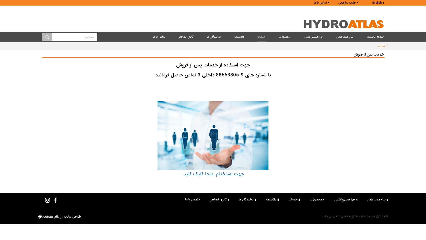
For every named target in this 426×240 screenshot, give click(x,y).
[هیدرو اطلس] (344, 24)
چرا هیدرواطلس (344, 199)
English (377, 2)
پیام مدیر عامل (376, 199)
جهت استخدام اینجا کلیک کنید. (213, 174)
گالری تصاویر (218, 199)
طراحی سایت (72, 216)
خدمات (293, 199)
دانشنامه (271, 199)
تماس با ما (320, 2)
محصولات (316, 199)
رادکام (57, 216)
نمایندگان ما (246, 199)
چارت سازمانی (347, 2)
